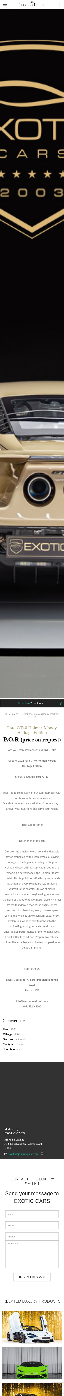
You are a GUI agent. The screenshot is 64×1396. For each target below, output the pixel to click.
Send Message (34, 1277)
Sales (15, 714)
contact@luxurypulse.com (23, 1153)
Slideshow (30, 703)
